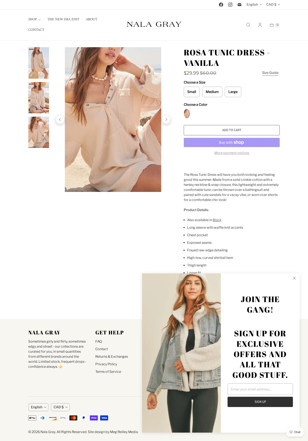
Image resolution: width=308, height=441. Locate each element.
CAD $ (271, 5)
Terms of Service (108, 372)
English (252, 5)
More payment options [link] (231, 153)
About (91, 19)
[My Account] (260, 25)
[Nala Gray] (154, 25)
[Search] (248, 25)
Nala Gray (47, 432)
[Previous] (60, 119)
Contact (36, 30)
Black (217, 220)
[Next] (166, 119)
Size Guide (270, 73)
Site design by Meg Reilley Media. (113, 432)
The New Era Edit (63, 19)
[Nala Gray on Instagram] (230, 4)
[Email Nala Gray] (239, 4)
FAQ (98, 341)
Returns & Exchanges (111, 357)
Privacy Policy (106, 364)
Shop (32, 19)
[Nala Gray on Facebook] (221, 4)
